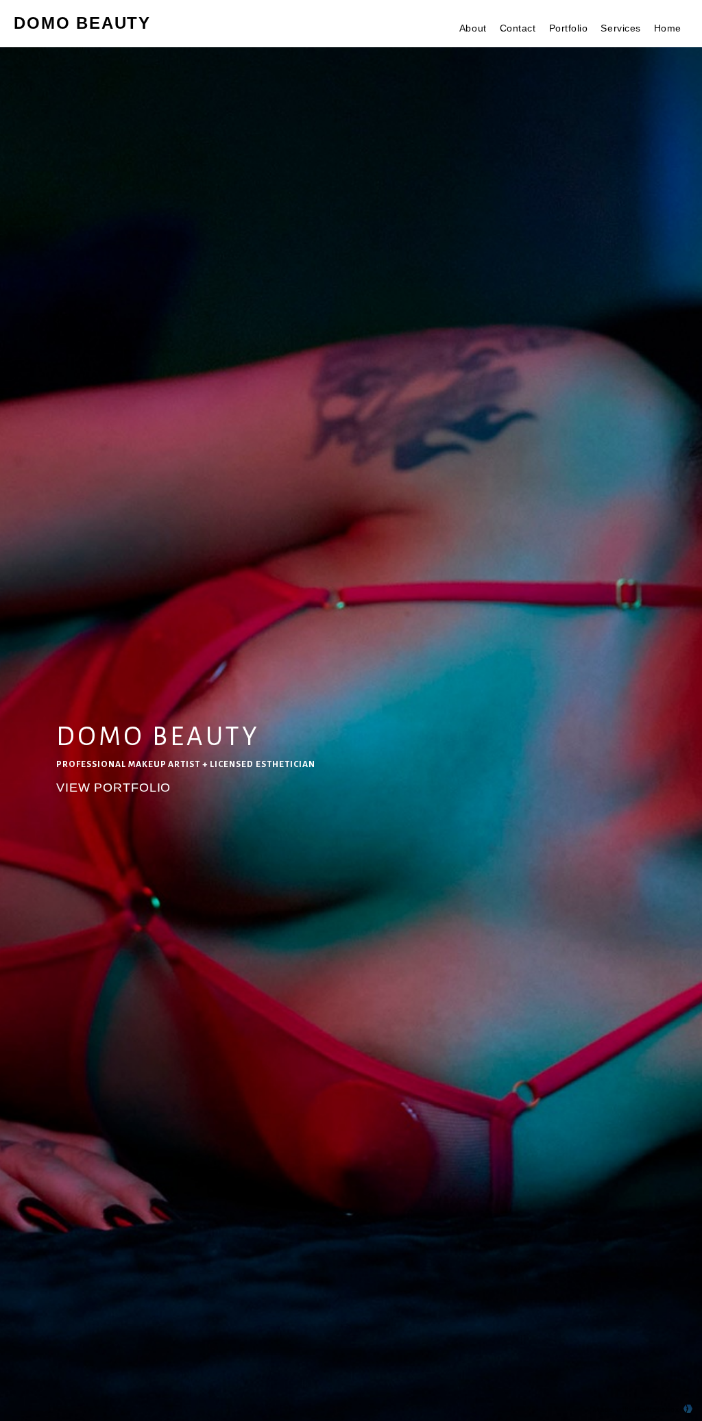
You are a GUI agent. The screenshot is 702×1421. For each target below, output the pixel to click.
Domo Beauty (82, 23)
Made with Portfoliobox (636, 1408)
